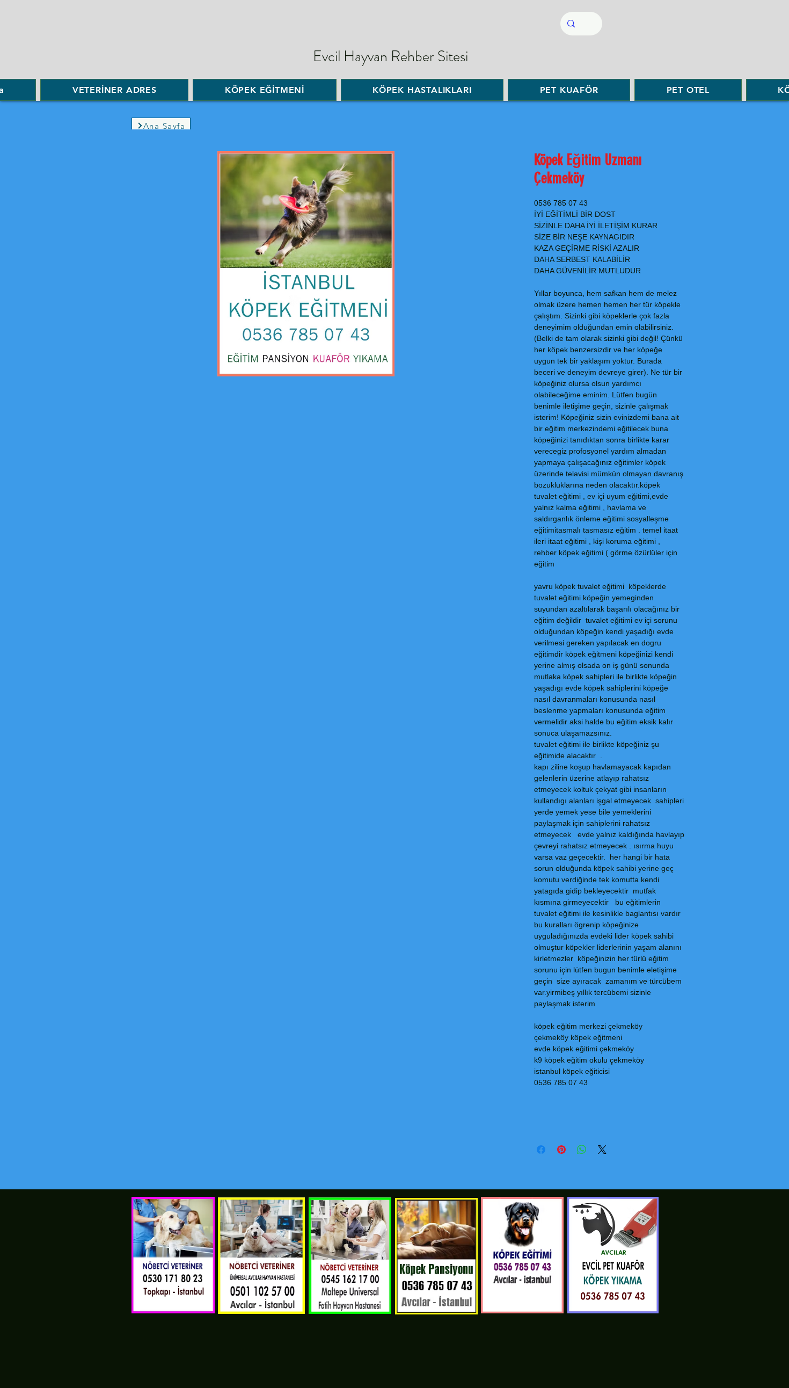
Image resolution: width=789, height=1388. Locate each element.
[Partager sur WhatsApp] (581, 1149)
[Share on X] (602, 1149)
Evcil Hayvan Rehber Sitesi (390, 56)
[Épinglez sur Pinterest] (561, 1149)
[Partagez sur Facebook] (541, 1149)
